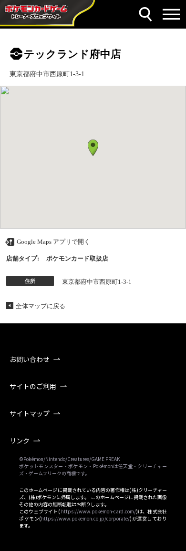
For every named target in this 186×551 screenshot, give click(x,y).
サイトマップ (30, 413)
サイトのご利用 (33, 386)
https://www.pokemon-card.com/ (98, 511)
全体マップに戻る (40, 306)
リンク (20, 440)
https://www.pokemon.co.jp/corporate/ (85, 518)
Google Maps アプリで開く (53, 241)
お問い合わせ (30, 359)
